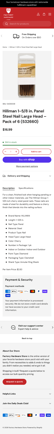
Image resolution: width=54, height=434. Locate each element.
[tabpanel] (27, 228)
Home (5, 47)
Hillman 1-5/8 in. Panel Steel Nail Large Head (25, 47)
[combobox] (27, 24)
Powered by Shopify (34, 427)
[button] (44, 14)
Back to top (27, 338)
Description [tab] (9, 188)
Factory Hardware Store (18, 427)
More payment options (27, 166)
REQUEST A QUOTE (14, 382)
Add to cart (36, 151)
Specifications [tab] (26, 188)
